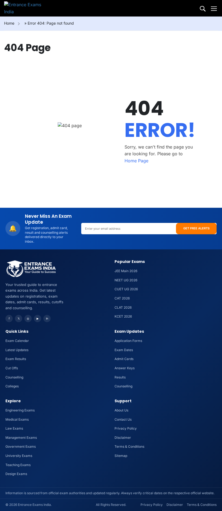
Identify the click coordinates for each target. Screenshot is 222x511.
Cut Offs (11, 368)
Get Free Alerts (196, 228)
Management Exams (21, 438)
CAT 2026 (122, 298)
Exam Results (15, 359)
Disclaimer (123, 438)
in (47, 318)
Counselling (14, 377)
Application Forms (128, 341)
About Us (121, 410)
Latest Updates (16, 350)
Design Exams (16, 474)
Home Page (136, 160)
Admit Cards (124, 359)
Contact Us (123, 419)
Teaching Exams (18, 465)
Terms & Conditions (129, 446)
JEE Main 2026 (126, 271)
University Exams (18, 456)
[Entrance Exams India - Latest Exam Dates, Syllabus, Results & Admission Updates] (24, 8)
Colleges (12, 386)
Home (9, 23)
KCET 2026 (123, 316)
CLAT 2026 (123, 307)
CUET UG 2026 (126, 289)
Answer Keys (125, 368)
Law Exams (14, 428)
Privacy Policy (126, 428)
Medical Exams (17, 419)
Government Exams (20, 446)
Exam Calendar (17, 341)
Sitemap (121, 456)
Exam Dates (124, 350)
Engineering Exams (20, 410)
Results (120, 377)
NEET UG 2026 (126, 280)
